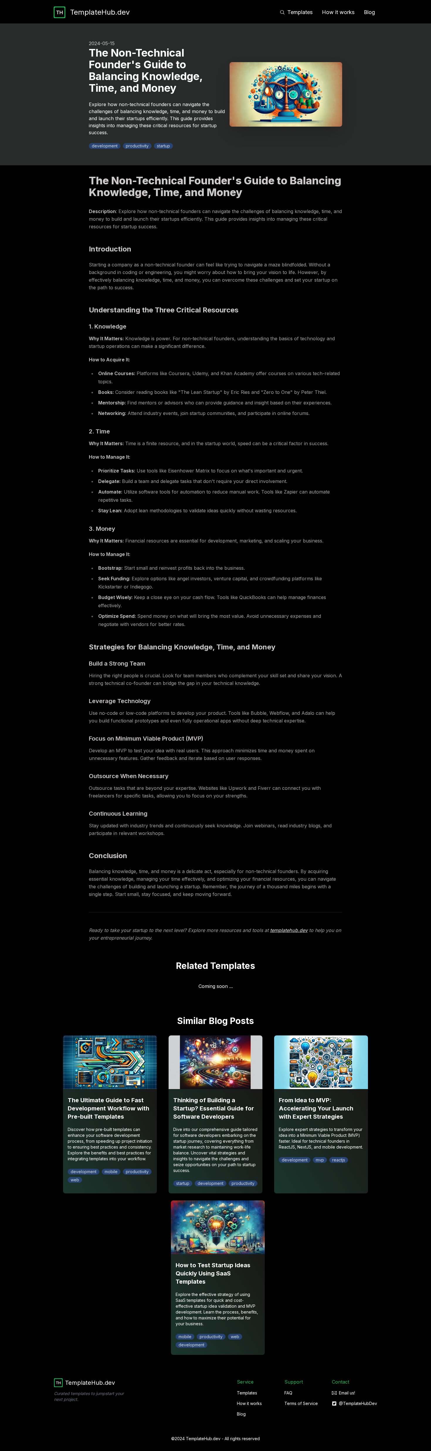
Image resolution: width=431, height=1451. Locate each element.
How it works (338, 12)
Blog (369, 12)
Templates (300, 12)
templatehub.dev (289, 930)
